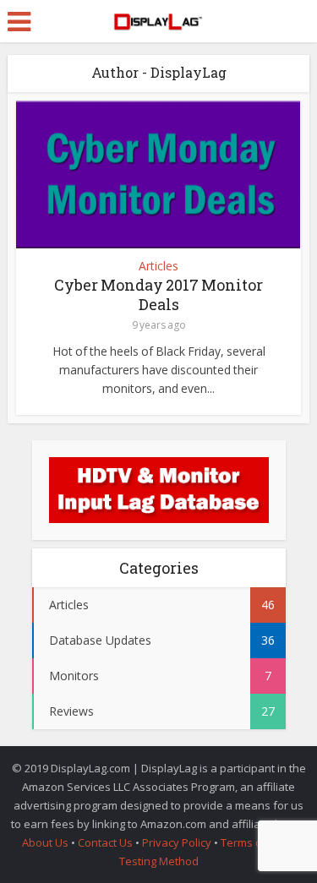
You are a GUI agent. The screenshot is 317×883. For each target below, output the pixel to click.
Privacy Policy (176, 842)
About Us (45, 842)
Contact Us (105, 842)
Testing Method (159, 861)
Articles (158, 266)
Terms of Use (256, 842)
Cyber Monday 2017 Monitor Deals (158, 294)
